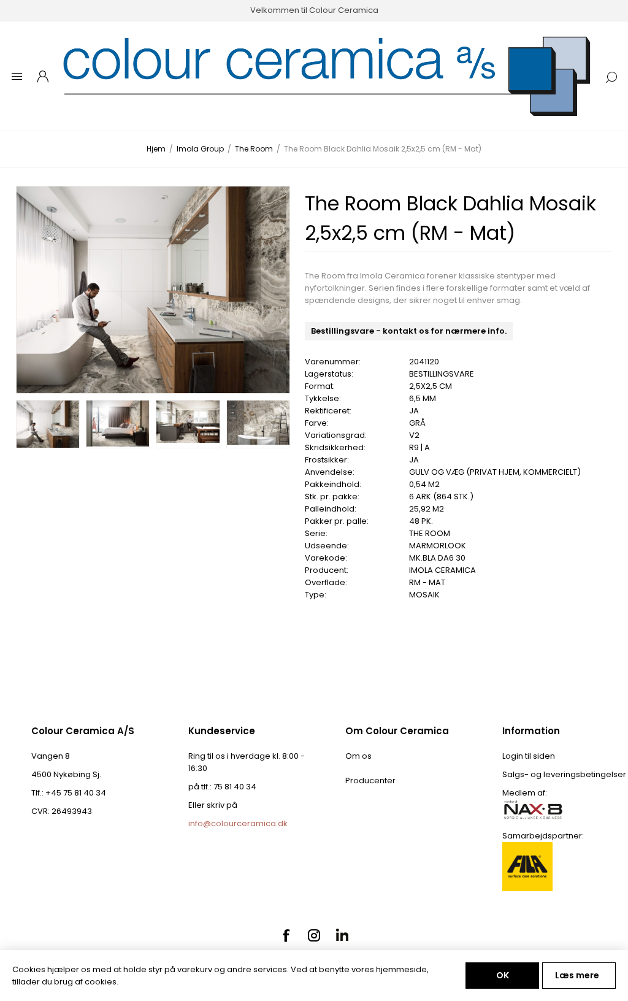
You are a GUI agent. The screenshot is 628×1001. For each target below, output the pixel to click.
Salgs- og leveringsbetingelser (564, 774)
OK (502, 975)
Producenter (370, 780)
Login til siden (528, 756)
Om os (358, 756)
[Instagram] (314, 935)
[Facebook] (286, 935)
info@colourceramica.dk (238, 823)
